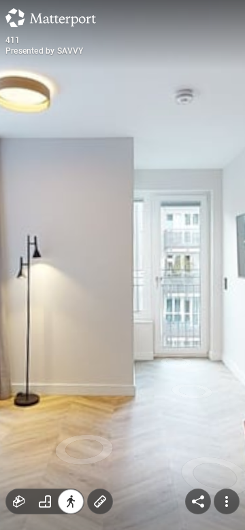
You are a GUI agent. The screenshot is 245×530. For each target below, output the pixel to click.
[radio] (19, 501)
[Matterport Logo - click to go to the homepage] (51, 17)
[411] (122, 265)
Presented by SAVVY (44, 51)
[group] (44, 501)
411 (12, 40)
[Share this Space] (198, 501)
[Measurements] (100, 501)
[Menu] (227, 501)
